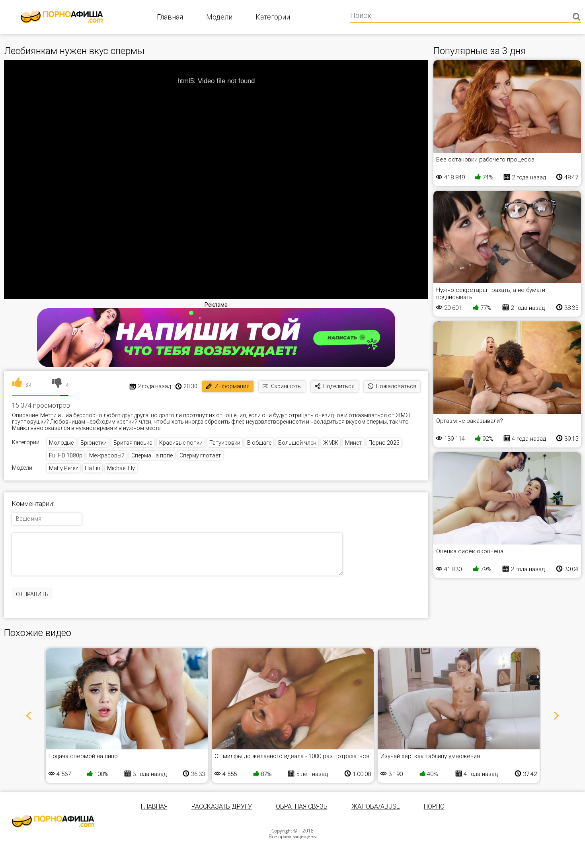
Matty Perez (63, 468)
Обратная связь (302, 806)
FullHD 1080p (65, 455)
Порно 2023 (384, 443)
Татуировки (224, 443)
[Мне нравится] (17, 385)
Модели (219, 17)
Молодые (61, 443)
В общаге (259, 443)
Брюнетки (93, 443)
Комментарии (32, 504)
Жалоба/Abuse (375, 806)
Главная (170, 17)
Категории (272, 17)
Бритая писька (132, 443)
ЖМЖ (330, 443)
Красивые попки (181, 443)
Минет (353, 443)
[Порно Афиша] (53, 821)
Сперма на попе (152, 455)
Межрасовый (107, 455)
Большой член (297, 443)
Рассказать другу (221, 806)
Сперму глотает (200, 455)
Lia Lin (92, 468)
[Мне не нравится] (57, 385)
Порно (434, 806)
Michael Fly (121, 468)
